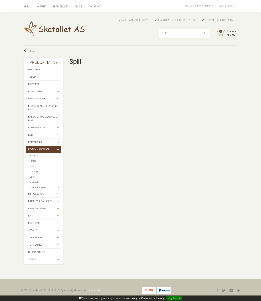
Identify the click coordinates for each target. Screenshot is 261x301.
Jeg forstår (174, 298)
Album (32, 155)
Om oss (79, 6)
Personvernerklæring (153, 298)
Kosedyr (33, 171)
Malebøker (34, 182)
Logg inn (188, 6)
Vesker (32, 259)
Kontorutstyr (36, 127)
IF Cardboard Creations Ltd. (42, 108)
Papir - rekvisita (37, 208)
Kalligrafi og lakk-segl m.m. (42, 118)
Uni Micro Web (94, 290)
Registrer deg (205, 6)
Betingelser (61, 6)
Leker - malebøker (39, 149)
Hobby (32, 166)
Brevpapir (34, 84)
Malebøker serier (38, 187)
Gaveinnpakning (37, 98)
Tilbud (32, 76)
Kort (31, 135)
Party (31, 215)
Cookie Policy (130, 298)
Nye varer (34, 69)
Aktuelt (41, 6)
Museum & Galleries (40, 201)
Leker (32, 176)
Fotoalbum (35, 91)
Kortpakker (35, 142)
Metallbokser (36, 193)
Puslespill (34, 223)
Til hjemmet (35, 244)
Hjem (27, 6)
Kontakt (95, 6)
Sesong (32, 230)
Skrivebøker (35, 237)
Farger (32, 160)
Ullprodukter (36, 252)
